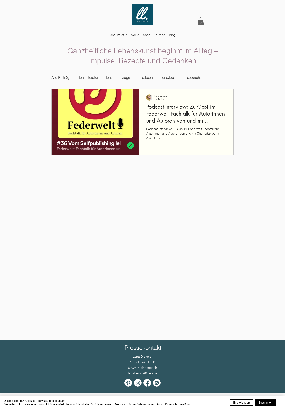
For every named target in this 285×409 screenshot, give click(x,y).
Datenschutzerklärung (178, 404)
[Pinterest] (128, 383)
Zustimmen (265, 402)
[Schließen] (280, 402)
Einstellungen (241, 402)
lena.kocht (146, 77)
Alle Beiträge (61, 77)
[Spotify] (157, 383)
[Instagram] (138, 383)
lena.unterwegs (118, 77)
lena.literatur (88, 77)
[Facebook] (147, 383)
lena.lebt (168, 77)
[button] (200, 21)
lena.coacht (192, 77)
